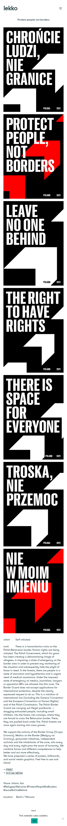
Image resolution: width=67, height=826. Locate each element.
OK (34, 821)
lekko (10, 8)
